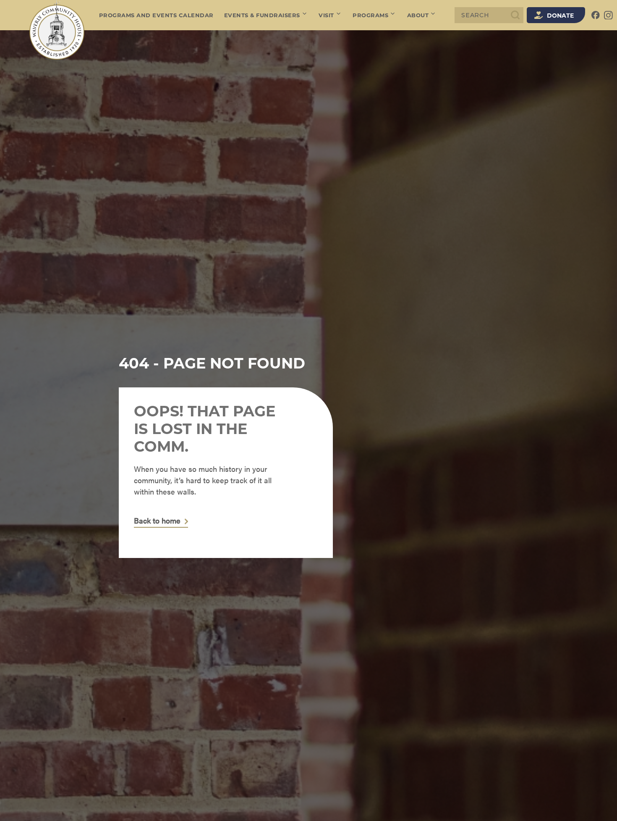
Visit (326, 15)
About (418, 15)
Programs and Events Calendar (156, 15)
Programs (370, 15)
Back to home (157, 521)
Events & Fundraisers (262, 15)
